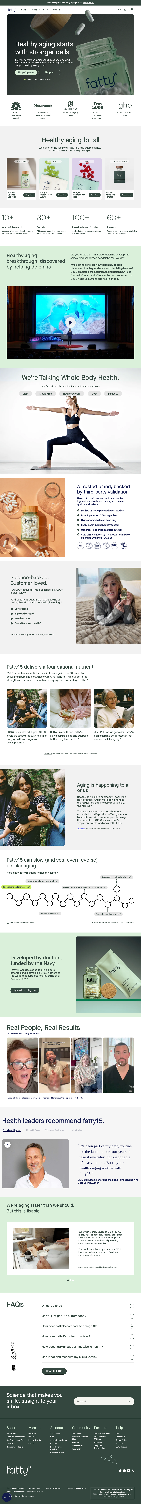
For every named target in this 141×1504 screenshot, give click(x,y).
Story (45, 10)
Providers (56, 10)
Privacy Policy (35, 1488)
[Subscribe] (129, 1401)
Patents (53, 1444)
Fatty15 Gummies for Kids (79, 195)
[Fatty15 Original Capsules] (21, 174)
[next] (131, 1065)
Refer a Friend (77, 1446)
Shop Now (29, 195)
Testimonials (77, 1433)
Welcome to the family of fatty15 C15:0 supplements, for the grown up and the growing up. (70, 149)
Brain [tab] (25, 393)
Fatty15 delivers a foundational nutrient (50, 667)
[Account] (125, 10)
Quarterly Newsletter (58, 1440)
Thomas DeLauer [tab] (55, 1130)
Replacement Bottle (15, 1447)
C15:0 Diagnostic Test (15, 1440)
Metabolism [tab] (45, 393)
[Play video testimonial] (7, 1145)
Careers (31, 1444)
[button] (70, 322)
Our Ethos (32, 1437)
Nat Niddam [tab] (76, 1130)
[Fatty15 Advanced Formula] (119, 174)
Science (36, 10)
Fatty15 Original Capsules (12, 195)
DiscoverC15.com (57, 1453)
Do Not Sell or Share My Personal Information (25, 1492)
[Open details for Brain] (71, 396)
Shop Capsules (26, 72)
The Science (55, 1433)
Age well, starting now (25, 990)
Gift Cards (11, 1444)
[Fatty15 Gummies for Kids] (87, 174)
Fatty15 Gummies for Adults (46, 195)
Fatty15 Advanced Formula (110, 195)
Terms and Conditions (15, 1488)
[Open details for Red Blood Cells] (38, 409)
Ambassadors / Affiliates (100, 1438)
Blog (52, 1437)
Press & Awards (34, 1440)
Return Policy (121, 1440)
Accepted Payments (54, 1488)
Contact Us (120, 1437)
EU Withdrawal (121, 1447)
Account (119, 1444)
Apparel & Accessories (16, 1437)
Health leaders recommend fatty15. (53, 1121)
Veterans (75, 1443)
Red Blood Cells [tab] (71, 393)
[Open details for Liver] (69, 426)
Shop (23, 10)
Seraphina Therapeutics (99, 1447)
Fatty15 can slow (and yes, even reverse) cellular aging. (52, 863)
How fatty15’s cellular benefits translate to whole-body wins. (70, 386)
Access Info (126, 195)
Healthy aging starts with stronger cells (44, 48)
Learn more (48, 754)
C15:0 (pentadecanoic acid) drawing (22, 922)
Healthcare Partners (102, 1433)
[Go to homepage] (12, 10)
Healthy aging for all (70, 140)
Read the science (96, 922)
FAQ (117, 1433)
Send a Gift (76, 1449)
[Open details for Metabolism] (76, 415)
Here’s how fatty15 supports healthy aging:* (32, 872)
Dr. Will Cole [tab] (33, 1130)
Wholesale (98, 1443)
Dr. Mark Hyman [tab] (12, 1130)
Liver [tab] (94, 393)
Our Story (32, 1433)
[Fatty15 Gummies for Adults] (54, 174)
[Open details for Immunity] (83, 439)
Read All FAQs (54, 1371)
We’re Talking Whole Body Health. (70, 378)
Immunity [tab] (113, 393)
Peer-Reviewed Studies (56, 1448)
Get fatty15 (11, 1433)
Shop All (49, 72)
